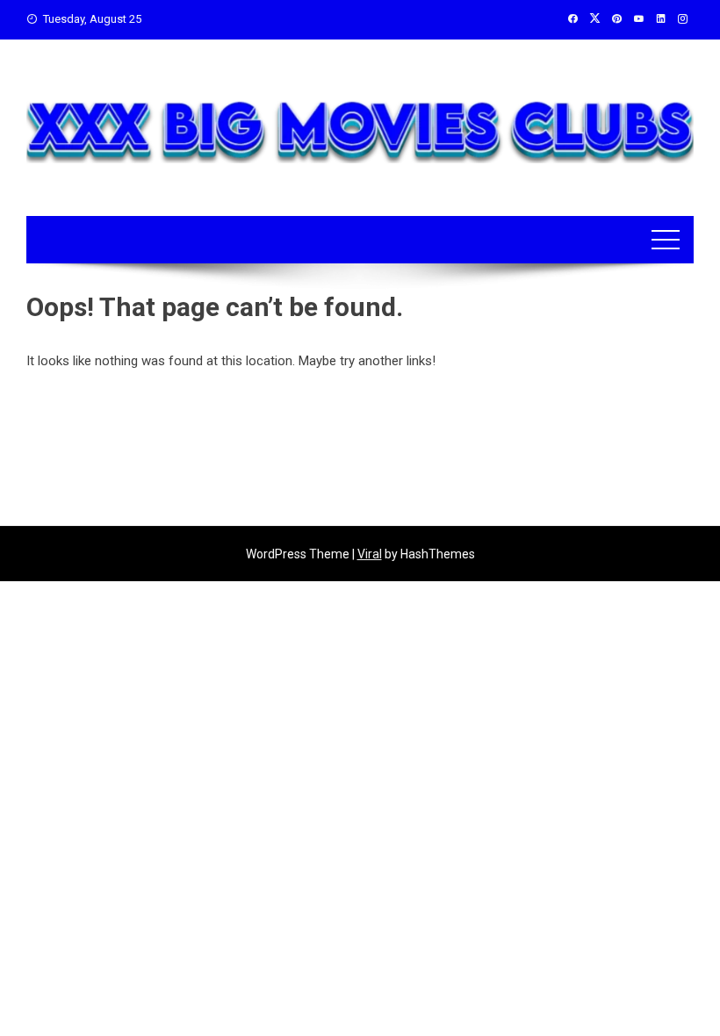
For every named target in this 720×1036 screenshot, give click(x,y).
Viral (369, 554)
